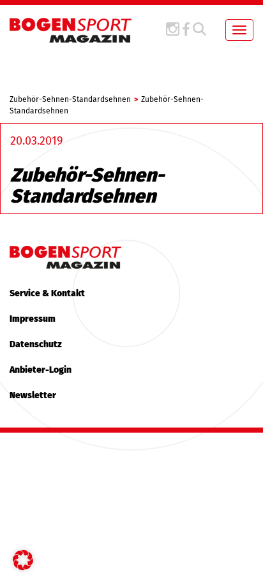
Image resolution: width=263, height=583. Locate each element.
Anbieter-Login (40, 369)
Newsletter (33, 395)
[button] (23, 560)
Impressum (33, 318)
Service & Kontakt (47, 293)
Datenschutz (36, 344)
